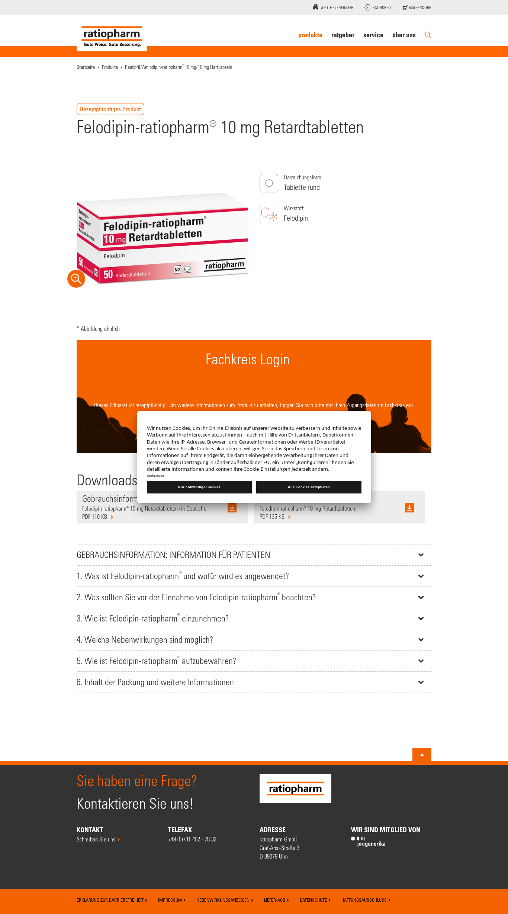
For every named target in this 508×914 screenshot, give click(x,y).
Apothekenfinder (337, 7)
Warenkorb (419, 7)
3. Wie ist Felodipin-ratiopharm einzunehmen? (153, 617)
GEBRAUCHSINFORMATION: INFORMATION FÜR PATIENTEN (173, 555)
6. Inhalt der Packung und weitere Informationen (155, 682)
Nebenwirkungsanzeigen (223, 900)
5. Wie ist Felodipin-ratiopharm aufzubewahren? (156, 660)
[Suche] (428, 35)
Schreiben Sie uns (96, 839)
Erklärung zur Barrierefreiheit (111, 900)
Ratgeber (342, 35)
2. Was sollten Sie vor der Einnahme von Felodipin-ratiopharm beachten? (196, 596)
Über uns (404, 35)
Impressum (170, 900)
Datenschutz (314, 900)
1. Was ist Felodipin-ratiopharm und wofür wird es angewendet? (183, 575)
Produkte (310, 35)
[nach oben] (422, 754)
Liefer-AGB (275, 900)
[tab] (254, 554)
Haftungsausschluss (364, 900)
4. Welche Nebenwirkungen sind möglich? (145, 640)
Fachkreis (382, 7)
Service (373, 35)
